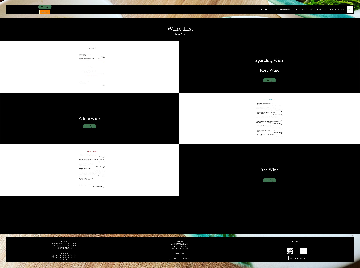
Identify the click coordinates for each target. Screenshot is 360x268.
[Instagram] (296, 245)
